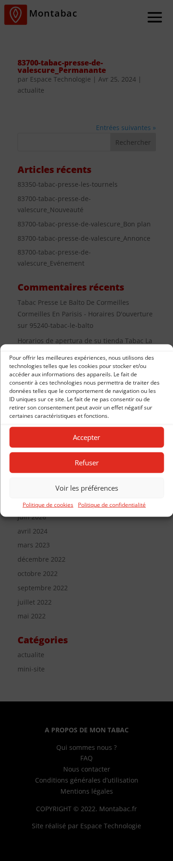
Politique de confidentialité (112, 504)
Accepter (86, 437)
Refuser (87, 462)
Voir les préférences (86, 488)
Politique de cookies (48, 504)
